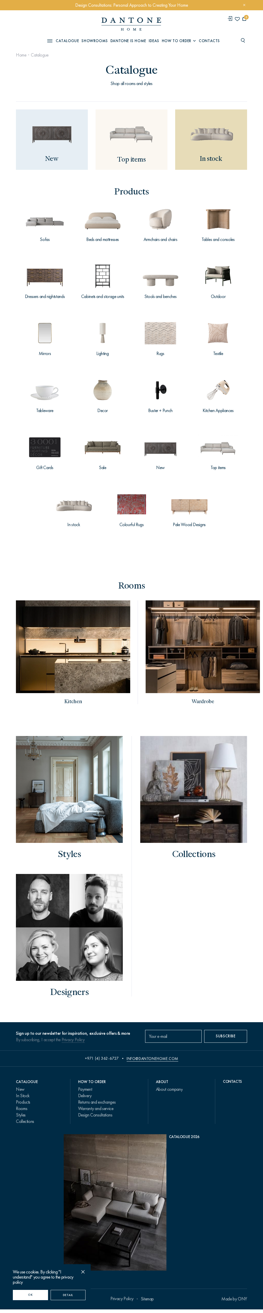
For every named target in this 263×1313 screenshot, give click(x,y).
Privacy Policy (73, 1039)
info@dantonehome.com (152, 1058)
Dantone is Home (128, 41)
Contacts (209, 41)
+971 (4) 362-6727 (102, 1058)
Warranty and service (96, 1108)
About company (169, 1089)
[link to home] (131, 24)
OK (30, 1295)
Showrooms (94, 41)
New (20, 1089)
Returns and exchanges (97, 1102)
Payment (85, 1089)
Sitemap (147, 1298)
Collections (25, 1121)
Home (21, 55)
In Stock (23, 1095)
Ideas (154, 41)
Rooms (21, 1108)
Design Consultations (95, 1115)
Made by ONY (234, 1298)
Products (23, 1102)
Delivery (85, 1095)
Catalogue (40, 55)
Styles (21, 1115)
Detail (68, 1295)
